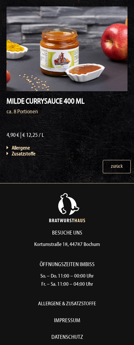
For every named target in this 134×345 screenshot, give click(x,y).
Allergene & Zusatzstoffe (67, 304)
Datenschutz (67, 337)
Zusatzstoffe (23, 154)
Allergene (21, 148)
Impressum (67, 321)
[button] (45, 148)
